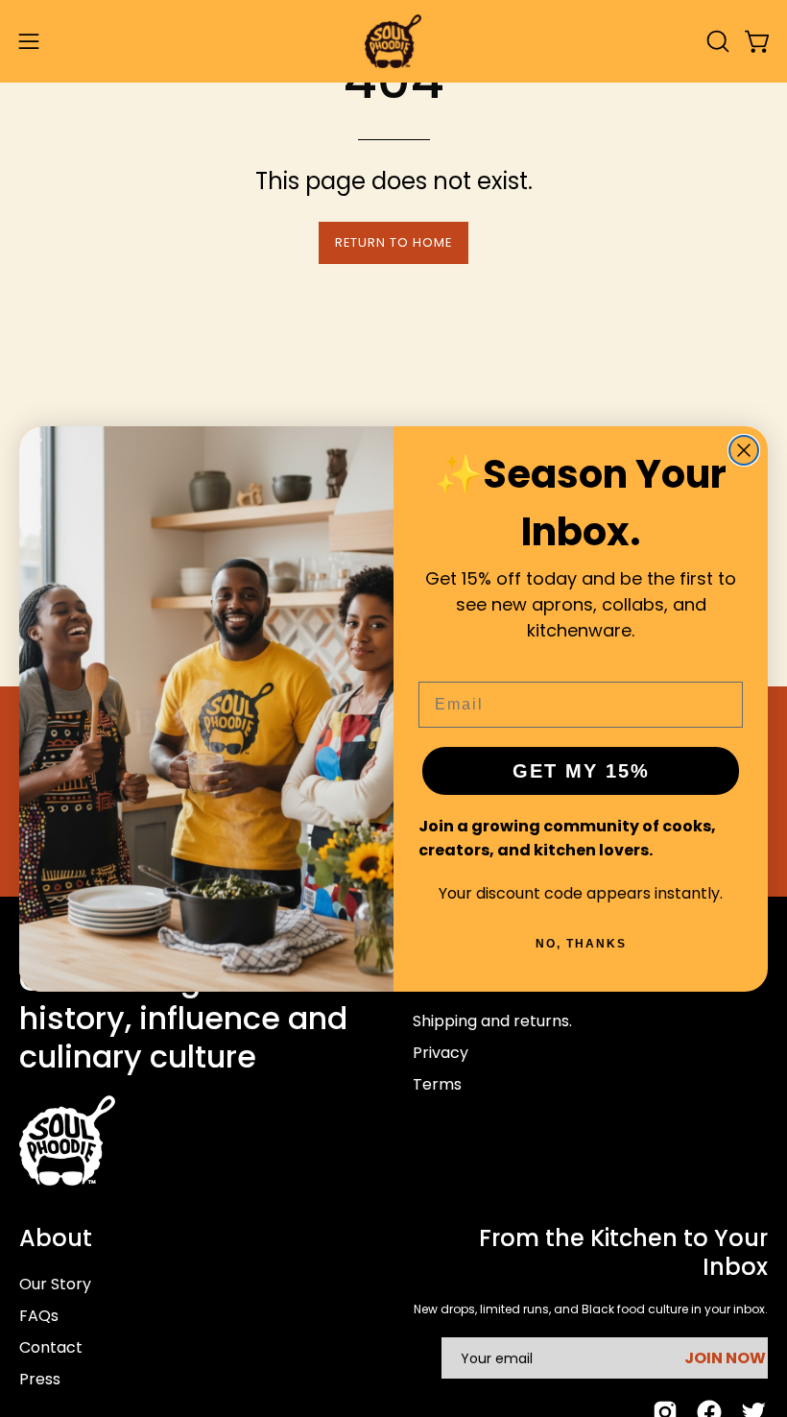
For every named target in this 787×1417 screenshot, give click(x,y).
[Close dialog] (743, 450)
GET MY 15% (581, 770)
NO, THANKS (581, 943)
